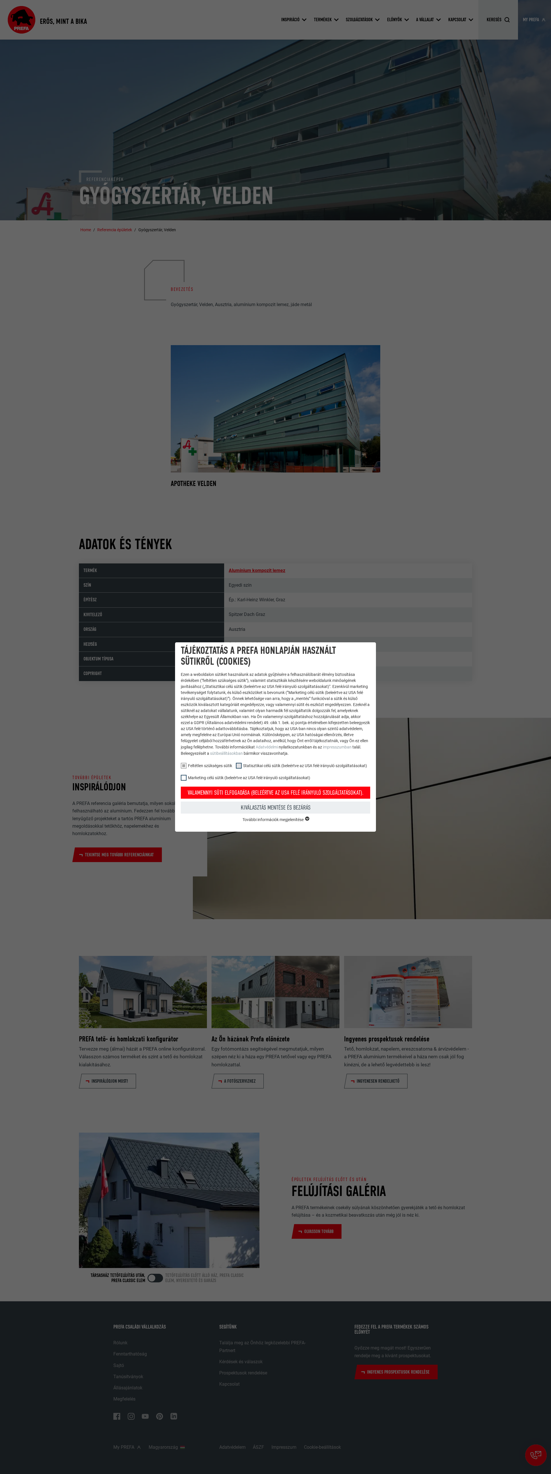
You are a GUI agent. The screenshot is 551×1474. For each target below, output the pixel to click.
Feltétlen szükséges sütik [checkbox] (210, 765)
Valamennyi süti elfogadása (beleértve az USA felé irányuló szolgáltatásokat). (276, 792)
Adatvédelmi (267, 747)
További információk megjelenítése (273, 819)
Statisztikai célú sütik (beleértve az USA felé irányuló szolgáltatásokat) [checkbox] (305, 765)
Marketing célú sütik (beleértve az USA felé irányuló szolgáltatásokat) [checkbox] (249, 777)
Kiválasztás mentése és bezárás (276, 807)
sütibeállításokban (226, 753)
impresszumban (337, 747)
